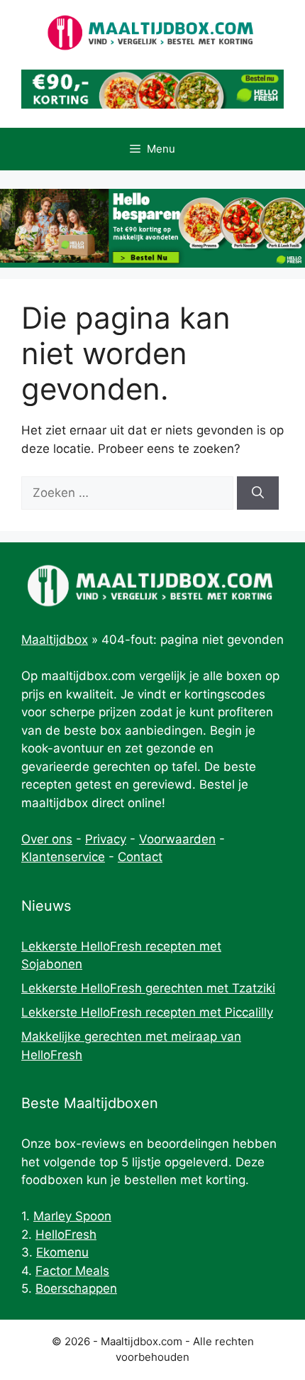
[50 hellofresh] (152, 228)
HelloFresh (65, 1234)
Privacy (105, 839)
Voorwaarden (177, 839)
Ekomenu (62, 1252)
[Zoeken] (258, 493)
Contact (140, 857)
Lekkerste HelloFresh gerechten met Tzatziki (148, 988)
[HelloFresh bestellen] (152, 104)
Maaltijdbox (54, 639)
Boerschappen (76, 1288)
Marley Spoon (72, 1216)
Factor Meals (72, 1271)
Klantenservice (63, 857)
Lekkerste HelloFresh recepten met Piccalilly (147, 1012)
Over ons (46, 839)
